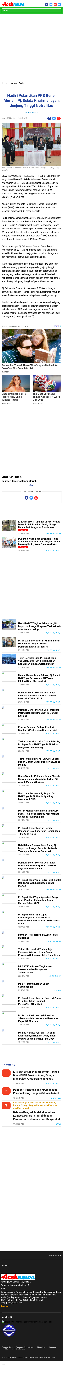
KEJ (6, 1349)
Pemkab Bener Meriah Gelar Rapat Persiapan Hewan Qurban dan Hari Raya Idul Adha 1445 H (37, 865)
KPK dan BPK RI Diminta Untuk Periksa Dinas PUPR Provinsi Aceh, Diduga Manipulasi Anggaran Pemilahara (39, 524)
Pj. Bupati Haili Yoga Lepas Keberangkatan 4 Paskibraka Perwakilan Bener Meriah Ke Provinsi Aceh (38, 919)
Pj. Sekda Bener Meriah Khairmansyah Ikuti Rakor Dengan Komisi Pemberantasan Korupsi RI (39, 643)
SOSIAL (57, 990)
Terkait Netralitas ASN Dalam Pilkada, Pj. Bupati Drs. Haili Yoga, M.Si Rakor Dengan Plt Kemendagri (39, 744)
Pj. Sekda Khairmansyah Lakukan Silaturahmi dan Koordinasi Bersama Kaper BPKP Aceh (38, 1018)
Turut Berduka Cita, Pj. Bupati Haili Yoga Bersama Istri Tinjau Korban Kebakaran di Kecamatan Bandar (37, 661)
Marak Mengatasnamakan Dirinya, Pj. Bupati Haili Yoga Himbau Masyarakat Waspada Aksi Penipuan (38, 813)
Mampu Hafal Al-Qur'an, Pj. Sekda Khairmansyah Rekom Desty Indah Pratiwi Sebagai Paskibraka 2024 (37, 1035)
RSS (60, 1353)
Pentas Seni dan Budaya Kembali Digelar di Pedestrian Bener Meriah (37, 729)
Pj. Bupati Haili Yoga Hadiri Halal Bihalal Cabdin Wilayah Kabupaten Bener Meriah (39, 883)
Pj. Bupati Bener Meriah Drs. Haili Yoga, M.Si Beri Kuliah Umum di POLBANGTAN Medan (39, 1001)
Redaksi (4, 1306)
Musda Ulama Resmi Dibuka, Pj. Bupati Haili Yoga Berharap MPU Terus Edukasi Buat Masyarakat (39, 678)
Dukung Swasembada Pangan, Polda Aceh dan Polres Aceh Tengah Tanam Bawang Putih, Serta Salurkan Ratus (39, 541)
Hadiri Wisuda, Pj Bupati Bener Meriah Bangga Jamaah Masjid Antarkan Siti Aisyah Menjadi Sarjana (39, 779)
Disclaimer (41, 1347)
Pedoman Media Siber (25, 1347)
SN (6, 10)
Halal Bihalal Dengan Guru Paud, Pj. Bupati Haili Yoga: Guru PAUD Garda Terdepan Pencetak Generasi (37, 848)
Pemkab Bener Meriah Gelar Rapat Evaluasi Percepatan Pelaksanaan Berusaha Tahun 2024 (37, 695)
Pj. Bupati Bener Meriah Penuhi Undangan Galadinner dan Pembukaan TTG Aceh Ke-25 (39, 831)
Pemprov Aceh (17, 83)
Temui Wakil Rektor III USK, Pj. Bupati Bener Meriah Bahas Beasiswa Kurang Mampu (39, 761)
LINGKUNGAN (55, 976)
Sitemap (57, 1353)
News (58, 1124)
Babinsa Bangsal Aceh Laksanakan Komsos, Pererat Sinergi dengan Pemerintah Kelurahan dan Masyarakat (36, 1116)
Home (4, 83)
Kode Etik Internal (18, 1349)
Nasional (56, 1098)
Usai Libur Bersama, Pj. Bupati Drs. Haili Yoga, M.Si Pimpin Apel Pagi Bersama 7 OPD (37, 796)
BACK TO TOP (55, 1256)
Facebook (50, 1353)
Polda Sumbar (53, 941)
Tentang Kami (7, 1347)
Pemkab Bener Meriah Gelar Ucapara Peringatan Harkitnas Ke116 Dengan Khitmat (38, 712)
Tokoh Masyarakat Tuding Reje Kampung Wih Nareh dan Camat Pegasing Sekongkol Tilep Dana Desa (39, 952)
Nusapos (52, 1347)
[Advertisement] (31, 48)
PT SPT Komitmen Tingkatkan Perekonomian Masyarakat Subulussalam (35, 969)
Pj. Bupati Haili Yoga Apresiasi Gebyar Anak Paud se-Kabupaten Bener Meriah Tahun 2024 (38, 900)
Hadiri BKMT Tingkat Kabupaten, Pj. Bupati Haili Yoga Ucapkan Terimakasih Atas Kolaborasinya (39, 626)
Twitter (54, 1353)
